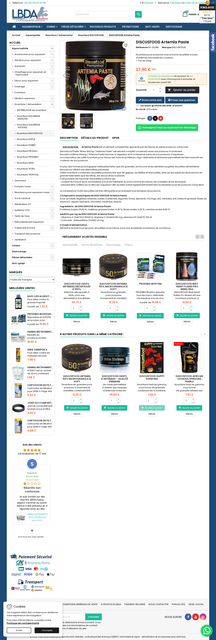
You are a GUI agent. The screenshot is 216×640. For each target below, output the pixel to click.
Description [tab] (69, 138)
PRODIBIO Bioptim (150, 283)
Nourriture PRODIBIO (28, 157)
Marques (15, 272)
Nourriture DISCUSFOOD (30, 133)
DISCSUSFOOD (70, 147)
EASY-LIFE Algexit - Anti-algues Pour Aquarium (40, 296)
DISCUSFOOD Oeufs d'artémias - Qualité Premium (114, 378)
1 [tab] (32, 530)
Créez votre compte (195, 2)
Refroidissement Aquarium (29, 222)
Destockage (174, 26)
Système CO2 (22, 210)
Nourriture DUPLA (26, 139)
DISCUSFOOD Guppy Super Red (151, 377)
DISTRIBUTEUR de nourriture (31, 110)
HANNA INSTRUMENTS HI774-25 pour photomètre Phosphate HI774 (40, 332)
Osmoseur (20, 180)
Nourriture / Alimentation (28, 104)
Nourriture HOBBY (26, 145)
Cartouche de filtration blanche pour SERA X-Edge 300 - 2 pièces (40, 421)
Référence (142, 47)
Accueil (15, 43)
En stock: (141, 109)
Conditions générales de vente (80, 604)
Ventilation (20, 239)
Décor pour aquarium (26, 80)
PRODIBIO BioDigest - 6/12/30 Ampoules (40, 314)
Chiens (51, 26)
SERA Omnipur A (37, 350)
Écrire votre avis (151, 100)
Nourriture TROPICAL (28, 174)
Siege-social (196, 604)
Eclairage (20, 86)
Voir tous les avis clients (31, 536)
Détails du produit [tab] (95, 138)
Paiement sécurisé (135, 604)
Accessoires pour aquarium (30, 54)
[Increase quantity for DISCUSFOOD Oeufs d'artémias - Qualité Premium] (118, 399)
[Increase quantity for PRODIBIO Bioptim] (154, 306)
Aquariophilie (31, 26)
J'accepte (46, 630)
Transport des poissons (27, 233)
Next (202, 237)
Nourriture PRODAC (27, 151)
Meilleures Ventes (22, 288)
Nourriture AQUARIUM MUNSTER (28, 117)
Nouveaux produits (103, 26)
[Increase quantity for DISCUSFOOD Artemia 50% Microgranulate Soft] (117, 306)
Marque (166, 47)
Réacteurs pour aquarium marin (32, 192)
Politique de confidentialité (23, 623)
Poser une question (183, 100)
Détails (77, 321)
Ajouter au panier (182, 90)
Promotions (130, 26)
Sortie (19, 630)
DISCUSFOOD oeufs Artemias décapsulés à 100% (76, 286)
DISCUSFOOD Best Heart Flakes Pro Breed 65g (187, 286)
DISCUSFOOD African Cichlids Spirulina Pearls (189, 378)
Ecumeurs (20, 92)
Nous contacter (158, 604)
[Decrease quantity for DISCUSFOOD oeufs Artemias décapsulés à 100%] (80, 309)
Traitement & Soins (25, 227)
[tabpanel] (32, 492)
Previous (198, 237)
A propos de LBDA (111, 604)
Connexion (175, 2)
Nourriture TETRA (26, 168)
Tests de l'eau (22, 216)
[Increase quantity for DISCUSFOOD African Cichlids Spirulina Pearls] (193, 399)
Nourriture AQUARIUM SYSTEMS (28, 126)
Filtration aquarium (25, 98)
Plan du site (178, 604)
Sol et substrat (22, 198)
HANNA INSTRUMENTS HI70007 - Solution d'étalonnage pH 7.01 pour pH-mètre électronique (40, 367)
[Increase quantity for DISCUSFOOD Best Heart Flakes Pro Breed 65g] (191, 306)
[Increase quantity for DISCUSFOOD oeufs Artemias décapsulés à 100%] (80, 306)
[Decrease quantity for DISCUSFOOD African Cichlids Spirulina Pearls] (193, 402)
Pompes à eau (23, 186)
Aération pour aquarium (28, 60)
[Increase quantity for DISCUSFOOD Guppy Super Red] (155, 399)
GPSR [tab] (115, 138)
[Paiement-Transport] (32, 572)
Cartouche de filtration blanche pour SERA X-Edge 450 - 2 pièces (40, 385)
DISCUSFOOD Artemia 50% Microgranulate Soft (113, 286)
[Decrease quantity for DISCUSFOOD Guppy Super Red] (155, 402)
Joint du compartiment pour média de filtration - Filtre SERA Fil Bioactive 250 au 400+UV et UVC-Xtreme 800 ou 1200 (40, 403)
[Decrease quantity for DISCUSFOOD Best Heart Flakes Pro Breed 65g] (191, 309)
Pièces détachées (72, 26)
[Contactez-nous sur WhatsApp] (207, 631)
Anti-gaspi (152, 26)
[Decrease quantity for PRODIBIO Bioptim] (154, 309)
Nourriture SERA (25, 162)
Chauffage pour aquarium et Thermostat (30, 73)
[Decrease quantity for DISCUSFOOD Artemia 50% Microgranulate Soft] (117, 309)
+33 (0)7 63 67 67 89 (35, 2)
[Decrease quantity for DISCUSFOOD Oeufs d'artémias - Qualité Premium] (118, 402)
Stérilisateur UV (23, 204)
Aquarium (20, 66)
